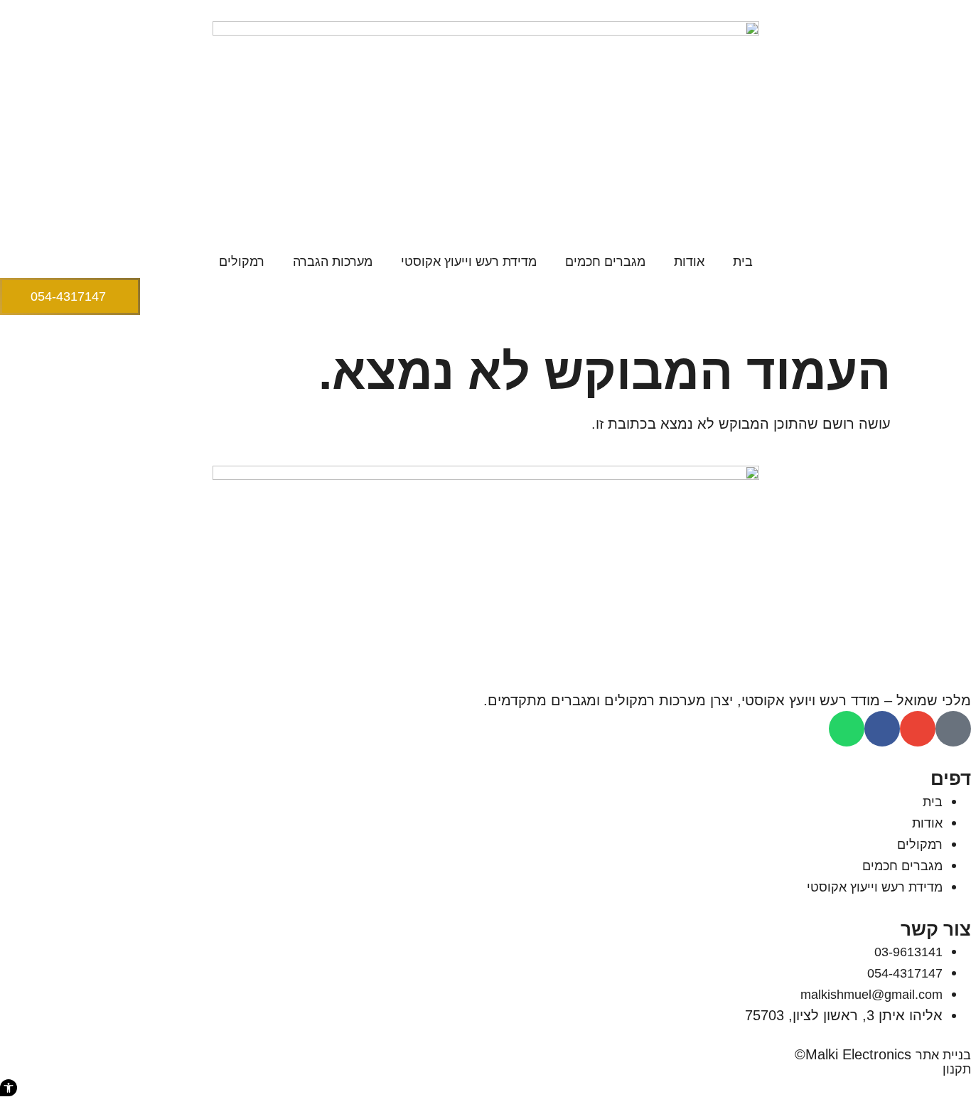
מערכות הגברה (332, 262)
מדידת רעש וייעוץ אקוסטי (469, 262)
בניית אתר (943, 1055)
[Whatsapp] (846, 729)
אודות (689, 262)
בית (743, 262)
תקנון (957, 1069)
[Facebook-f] (882, 729)
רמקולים (241, 262)
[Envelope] (917, 729)
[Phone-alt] (953, 729)
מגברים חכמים (605, 262)
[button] (8, 1087)
